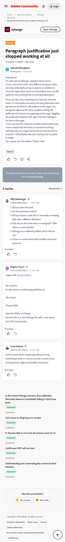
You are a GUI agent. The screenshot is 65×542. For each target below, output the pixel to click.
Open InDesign (50, 29)
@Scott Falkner (24, 275)
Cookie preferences (14, 527)
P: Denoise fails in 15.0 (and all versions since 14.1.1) (30, 433)
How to (10, 151)
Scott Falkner (16, 346)
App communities (24, 14)
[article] (33, 227)
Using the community (16, 522)
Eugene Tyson (17, 266)
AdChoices (14, 538)
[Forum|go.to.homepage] (24, 6)
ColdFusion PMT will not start (20, 448)
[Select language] (43, 6)
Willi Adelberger (18, 199)
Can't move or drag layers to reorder (23, 417)
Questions (11, 17)
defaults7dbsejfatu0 (20, 67)
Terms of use (33, 522)
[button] (6, 7)
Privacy (43, 522)
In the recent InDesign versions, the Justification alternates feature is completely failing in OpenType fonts (30, 399)
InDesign (40, 14)
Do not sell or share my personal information (25, 532)
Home (9, 14)
